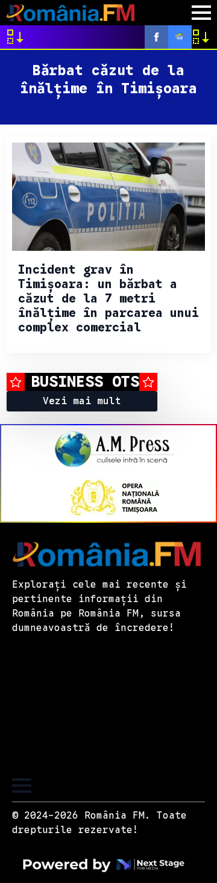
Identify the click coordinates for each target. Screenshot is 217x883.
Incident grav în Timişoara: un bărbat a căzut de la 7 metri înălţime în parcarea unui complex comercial (108, 299)
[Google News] (180, 37)
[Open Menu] (201, 12)
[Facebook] (156, 37)
